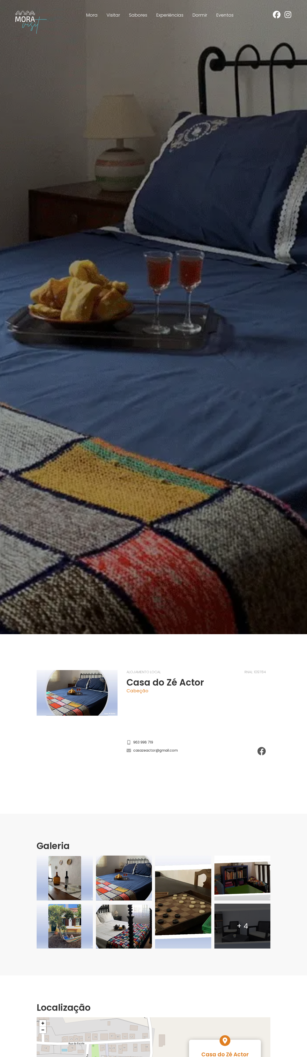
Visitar (113, 15)
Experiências (169, 15)
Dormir (199, 15)
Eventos (225, 15)
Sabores (138, 15)
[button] (42, 1023)
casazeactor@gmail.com (155, 750)
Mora (92, 15)
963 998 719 (143, 742)
